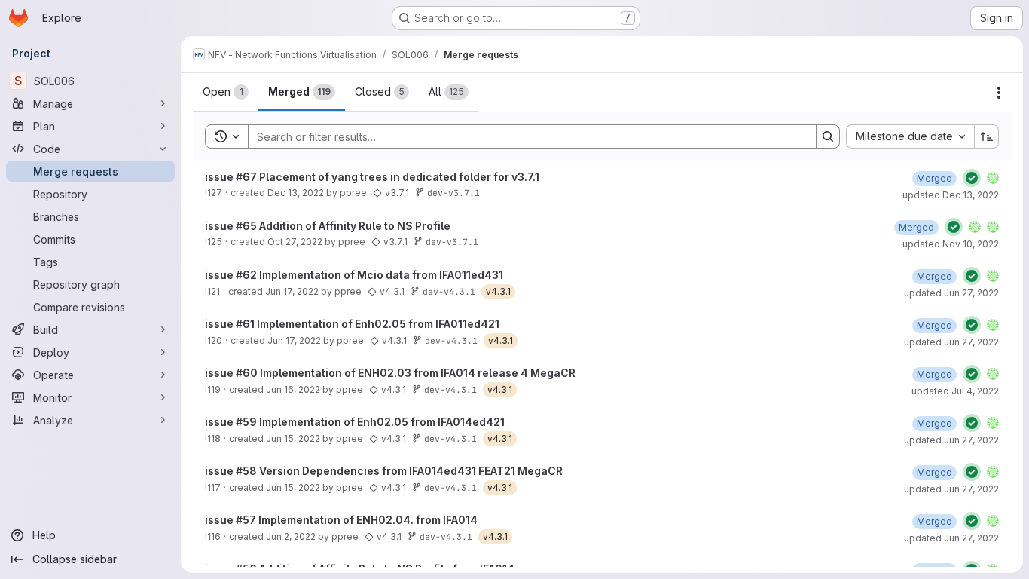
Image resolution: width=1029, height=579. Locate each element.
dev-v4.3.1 (449, 291)
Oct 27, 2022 (294, 241)
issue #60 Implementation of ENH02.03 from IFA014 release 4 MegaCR (390, 372)
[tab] (225, 92)
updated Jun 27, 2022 (951, 293)
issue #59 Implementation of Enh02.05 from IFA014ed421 (355, 421)
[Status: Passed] (972, 178)
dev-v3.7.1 (453, 192)
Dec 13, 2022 (295, 192)
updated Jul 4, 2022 (955, 391)
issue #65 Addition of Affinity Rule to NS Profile (327, 225)
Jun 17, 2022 (292, 291)
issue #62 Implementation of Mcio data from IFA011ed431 (354, 274)
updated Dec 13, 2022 (950, 195)
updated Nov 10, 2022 (950, 244)
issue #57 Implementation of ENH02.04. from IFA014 (341, 519)
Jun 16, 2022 (293, 389)
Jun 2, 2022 (291, 536)
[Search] (828, 136)
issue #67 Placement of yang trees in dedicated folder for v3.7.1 (372, 176)
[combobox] (910, 136)
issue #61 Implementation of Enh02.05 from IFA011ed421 (352, 323)
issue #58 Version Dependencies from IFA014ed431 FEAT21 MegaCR (384, 470)
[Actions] (999, 93)
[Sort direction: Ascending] (987, 136)
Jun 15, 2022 (293, 438)
